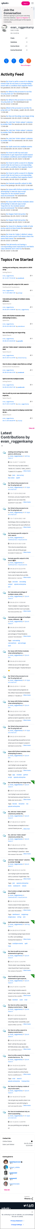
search (19, 1078)
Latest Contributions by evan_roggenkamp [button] (17, 437)
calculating (16, 640)
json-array (20, 475)
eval (25, 1000)
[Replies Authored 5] (13, 61)
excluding (22, 582)
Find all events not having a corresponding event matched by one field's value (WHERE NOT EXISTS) (17, 246)
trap (9, 946)
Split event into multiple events (13, 379)
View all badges (25, 65)
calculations (12, 643)
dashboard (16, 914)
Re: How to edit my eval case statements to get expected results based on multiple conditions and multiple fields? (17, 155)
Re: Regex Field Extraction (16, 214)
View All (31, 428)
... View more (26, 471)
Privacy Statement (16, 1221)
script (10, 777)
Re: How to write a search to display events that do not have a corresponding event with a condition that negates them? (17, 83)
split (26, 943)
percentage (22, 643)
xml (9, 587)
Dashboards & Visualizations (11, 287)
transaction (25, 1081)
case (21, 1000)
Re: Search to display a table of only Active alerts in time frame (17, 227)
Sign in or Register (22, 18)
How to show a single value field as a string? (17, 364)
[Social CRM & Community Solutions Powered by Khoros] (29, 1198)
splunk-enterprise (20, 584)
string (19, 917)
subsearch (16, 886)
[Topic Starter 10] (28, 61)
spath (18, 478)
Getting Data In (7, 272)
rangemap (24, 914)
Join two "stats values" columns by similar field (17, 348)
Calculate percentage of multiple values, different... (16, 300)
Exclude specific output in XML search (16, 284)
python (25, 775)
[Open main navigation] (32, 3)
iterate (14, 804)
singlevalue (12, 917)
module (19, 775)
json (13, 475)
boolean (15, 1000)
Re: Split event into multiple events (19, 146)
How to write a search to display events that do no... (17, 411)
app (13, 775)
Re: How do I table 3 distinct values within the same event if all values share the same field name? (17, 236)
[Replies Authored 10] (6, 61)
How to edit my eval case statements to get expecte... (17, 394)
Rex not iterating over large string (14, 332)
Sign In (26, 3)
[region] (17, 1219)
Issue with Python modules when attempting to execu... (14, 317)
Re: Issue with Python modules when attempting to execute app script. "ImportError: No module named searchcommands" (17, 192)
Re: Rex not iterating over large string (20, 116)
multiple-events (17, 943)
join (13, 883)
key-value (11, 478)
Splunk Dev (6, 320)
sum (9, 646)
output (10, 584)
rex (27, 804)
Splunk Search (7, 304)
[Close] (32, 1212)
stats (9, 886)
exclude (15, 582)
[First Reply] (21, 61)
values (24, 886)
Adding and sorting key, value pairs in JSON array (17, 269)
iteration (21, 804)
